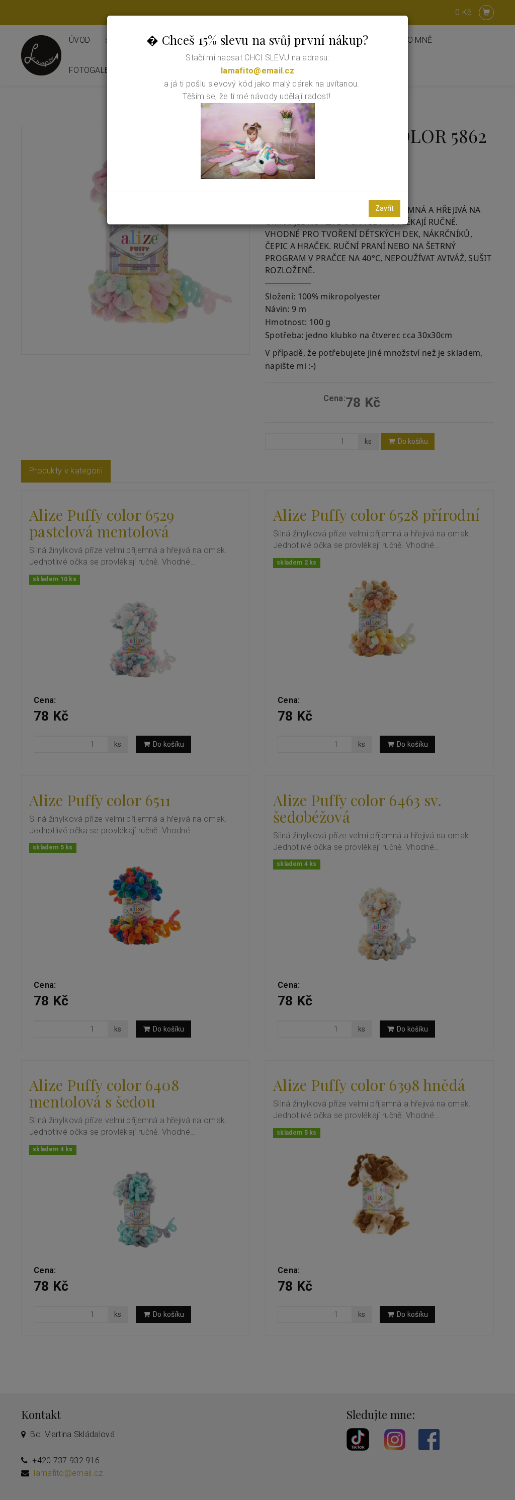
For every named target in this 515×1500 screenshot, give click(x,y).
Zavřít (384, 208)
